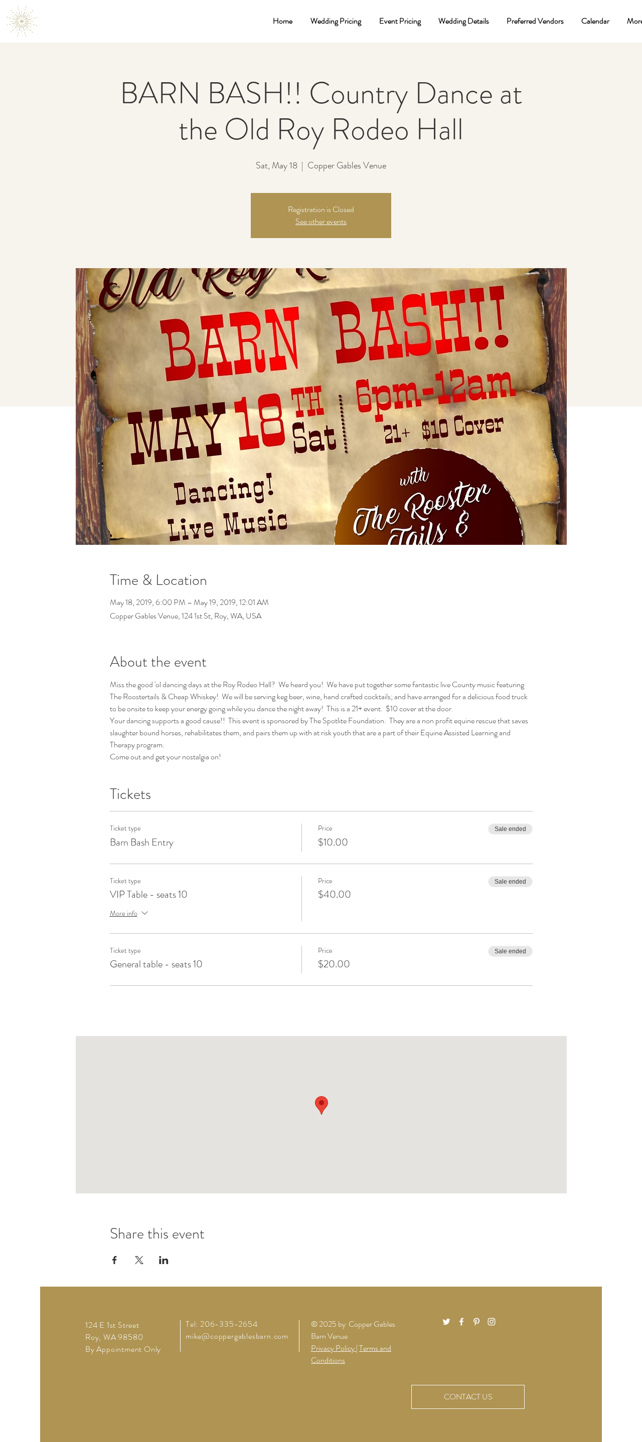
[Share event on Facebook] (114, 1260)
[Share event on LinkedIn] (164, 1260)
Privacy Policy (333, 1348)
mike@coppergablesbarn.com (237, 1336)
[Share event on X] (139, 1260)
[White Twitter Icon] (446, 1322)
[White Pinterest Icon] (476, 1322)
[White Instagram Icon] (492, 1322)
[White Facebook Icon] (461, 1322)
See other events (321, 221)
